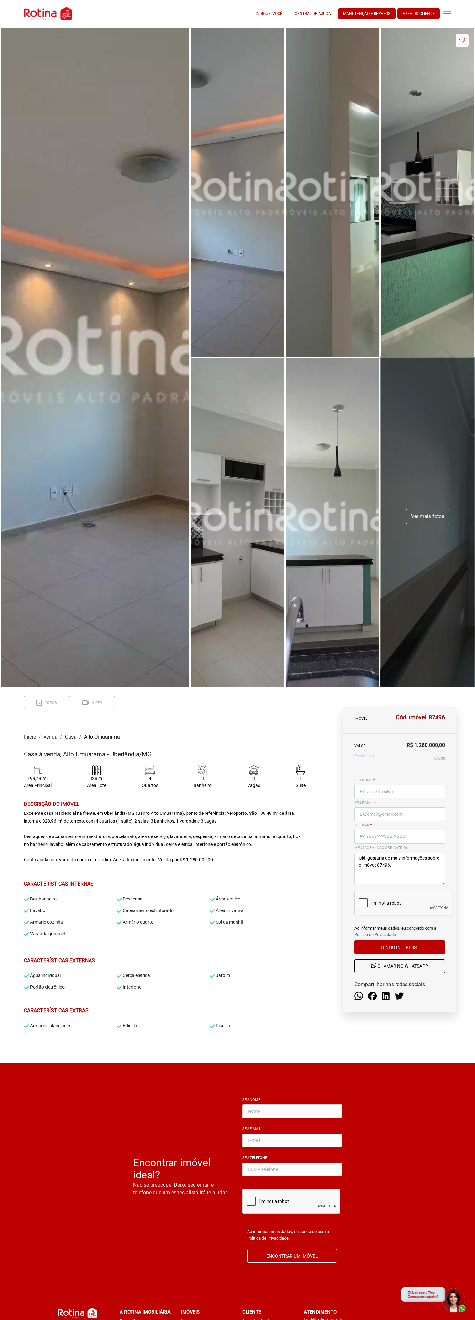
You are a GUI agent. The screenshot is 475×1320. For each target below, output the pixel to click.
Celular (363, 825)
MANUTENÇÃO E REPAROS (366, 13)
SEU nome (364, 780)
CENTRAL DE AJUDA (313, 13)
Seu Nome (252, 1100)
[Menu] (447, 14)
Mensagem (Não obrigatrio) (380, 848)
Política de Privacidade (375, 934)
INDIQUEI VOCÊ (269, 13)
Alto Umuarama (102, 737)
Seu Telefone (255, 1158)
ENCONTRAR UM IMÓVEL (292, 1256)
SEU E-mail (365, 803)
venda (51, 737)
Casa (71, 737)
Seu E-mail (253, 1129)
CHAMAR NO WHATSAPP (402, 966)
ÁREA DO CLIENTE (419, 13)
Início (30, 737)
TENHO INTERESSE (399, 947)
